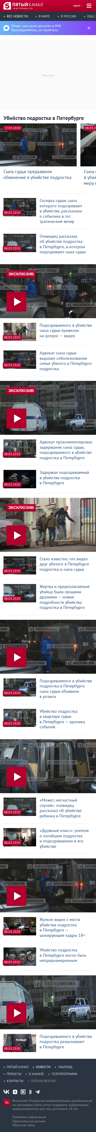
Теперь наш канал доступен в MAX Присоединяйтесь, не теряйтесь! (36, 28)
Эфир (76, 5)
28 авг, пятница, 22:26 (22, 8)
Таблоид (65, 1067)
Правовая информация (29, 1117)
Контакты (15, 1081)
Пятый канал (17, 1067)
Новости (43, 1067)
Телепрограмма (64, 1074)
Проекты (14, 1074)
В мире (44, 16)
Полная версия (43, 1081)
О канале (36, 1074)
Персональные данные (28, 1121)
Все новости (17, 16)
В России (68, 16)
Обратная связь (23, 1125)
